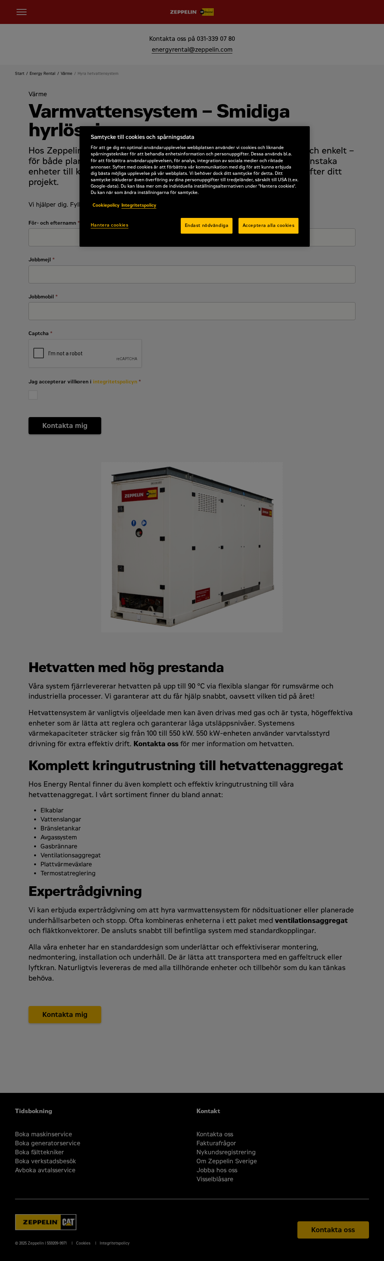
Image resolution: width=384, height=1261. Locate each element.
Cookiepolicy (106, 205)
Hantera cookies (110, 225)
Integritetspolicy (139, 205)
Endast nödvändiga (207, 225)
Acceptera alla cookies (269, 225)
